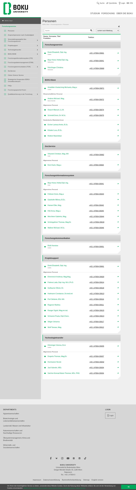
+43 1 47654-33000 (96, 68)
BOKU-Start (9, 21)
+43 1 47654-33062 (96, 155)
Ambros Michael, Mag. (56, 98)
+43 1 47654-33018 (96, 288)
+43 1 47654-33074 (96, 110)
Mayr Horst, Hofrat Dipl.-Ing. (58, 60)
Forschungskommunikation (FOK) (19, 67)
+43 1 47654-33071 (96, 88)
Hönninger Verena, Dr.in (57, 345)
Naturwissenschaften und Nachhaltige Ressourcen (12, 432)
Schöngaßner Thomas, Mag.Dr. (59, 222)
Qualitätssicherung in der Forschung (20, 94)
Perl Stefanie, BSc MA (56, 299)
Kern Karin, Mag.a (54, 165)
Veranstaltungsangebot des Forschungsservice (17, 40)
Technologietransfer (14, 50)
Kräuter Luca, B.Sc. (55, 130)
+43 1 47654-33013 (96, 294)
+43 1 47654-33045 (96, 211)
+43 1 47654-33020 (96, 277)
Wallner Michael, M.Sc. (56, 228)
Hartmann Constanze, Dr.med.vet (60, 294)
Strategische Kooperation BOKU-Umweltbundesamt (19, 80)
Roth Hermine (53, 245)
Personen (11, 31)
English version (97, 480)
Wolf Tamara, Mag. (55, 327)
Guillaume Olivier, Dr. (56, 288)
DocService (12, 71)
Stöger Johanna (54, 322)
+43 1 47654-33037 (96, 356)
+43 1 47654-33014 (96, 282)
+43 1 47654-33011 (96, 305)
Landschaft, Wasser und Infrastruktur (16, 426)
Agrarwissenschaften (11, 414)
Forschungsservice (9, 26)
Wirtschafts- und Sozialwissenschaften (11, 446)
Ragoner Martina (54, 305)
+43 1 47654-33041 (96, 61)
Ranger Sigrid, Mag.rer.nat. (58, 310)
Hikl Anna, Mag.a (54, 211)
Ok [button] (129, 487)
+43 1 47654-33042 (96, 205)
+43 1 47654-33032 (96, 362)
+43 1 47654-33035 (96, 346)
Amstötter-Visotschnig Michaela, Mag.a (62, 87)
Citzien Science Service (16, 75)
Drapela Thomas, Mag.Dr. (57, 356)
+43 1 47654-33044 (96, 216)
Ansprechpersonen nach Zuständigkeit (21, 35)
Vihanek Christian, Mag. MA (58, 154)
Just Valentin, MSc (55, 368)
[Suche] (91, 31)
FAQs (10, 86)
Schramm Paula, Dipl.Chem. (58, 316)
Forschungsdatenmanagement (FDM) (20, 62)
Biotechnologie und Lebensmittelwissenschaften (14, 420)
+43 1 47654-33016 (96, 299)
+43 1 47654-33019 (96, 222)
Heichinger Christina (55, 67)
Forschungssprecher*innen (17, 90)
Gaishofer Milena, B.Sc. (56, 200)
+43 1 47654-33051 (96, 247)
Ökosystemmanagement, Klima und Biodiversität (16, 439)
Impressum (37, 480)
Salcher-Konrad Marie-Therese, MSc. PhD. (64, 373)
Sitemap (86, 480)
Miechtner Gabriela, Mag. (57, 216)
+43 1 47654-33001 (96, 53)
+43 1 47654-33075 (96, 115)
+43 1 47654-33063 (96, 165)
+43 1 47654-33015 (96, 310)
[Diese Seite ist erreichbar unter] (119, 27)
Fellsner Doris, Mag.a (56, 194)
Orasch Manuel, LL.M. (56, 110)
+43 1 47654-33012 (96, 327)
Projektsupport (13, 45)
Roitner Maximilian (55, 136)
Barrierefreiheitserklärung (71, 480)
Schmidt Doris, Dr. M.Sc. (57, 115)
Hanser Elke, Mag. (55, 205)
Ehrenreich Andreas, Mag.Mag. (59, 277)
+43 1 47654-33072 (96, 100)
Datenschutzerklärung (51, 480)
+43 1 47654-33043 (96, 194)
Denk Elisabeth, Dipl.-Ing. (57, 52)
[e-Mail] (45, 53)
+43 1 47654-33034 (96, 368)
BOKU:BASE (12, 54)
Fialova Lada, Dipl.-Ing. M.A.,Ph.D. (61, 282)
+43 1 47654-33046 (96, 228)
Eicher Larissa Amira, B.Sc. (58, 125)
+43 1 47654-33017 (96, 322)
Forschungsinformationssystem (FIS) (20, 58)
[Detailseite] (118, 53)
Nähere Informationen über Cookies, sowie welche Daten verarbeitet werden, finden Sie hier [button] (54, 488)
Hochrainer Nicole (54, 362)
